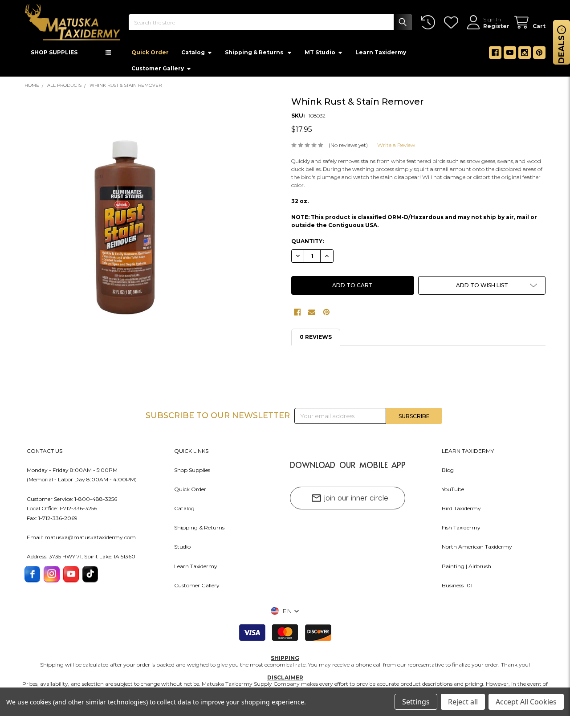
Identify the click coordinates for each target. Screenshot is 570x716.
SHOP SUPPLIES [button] (54, 55)
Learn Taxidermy (380, 55)
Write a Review (396, 147)
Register (496, 26)
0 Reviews (316, 339)
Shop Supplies (192, 472)
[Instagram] (524, 55)
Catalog (193, 55)
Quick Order (150, 55)
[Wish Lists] (452, 22)
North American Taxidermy (477, 549)
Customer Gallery (157, 71)
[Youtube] (510, 55)
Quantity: (307, 243)
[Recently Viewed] (429, 22)
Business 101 (457, 588)
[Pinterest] (539, 55)
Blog (448, 472)
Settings (416, 702)
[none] (124, 230)
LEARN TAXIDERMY (468, 453)
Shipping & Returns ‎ (255, 55)
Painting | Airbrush (466, 568)
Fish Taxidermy (461, 530)
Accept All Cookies (526, 702)
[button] (482, 288)
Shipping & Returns (199, 530)
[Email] (311, 315)
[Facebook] (495, 55)
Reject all (463, 702)
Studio (182, 549)
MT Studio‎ (320, 55)
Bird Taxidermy (461, 511)
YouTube (453, 491)
